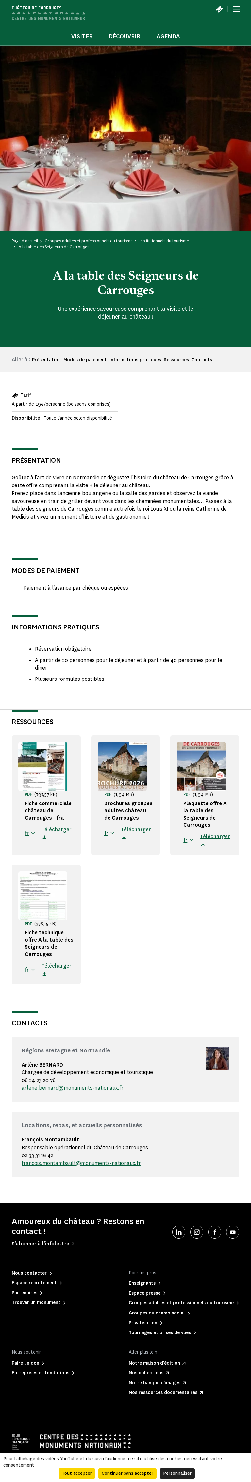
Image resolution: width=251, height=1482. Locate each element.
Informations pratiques (135, 360)
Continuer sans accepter (127, 1473)
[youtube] (232, 1232)
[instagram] (196, 1232)
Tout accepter (77, 1473)
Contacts (202, 360)
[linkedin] (178, 1232)
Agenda (168, 36)
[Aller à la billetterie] (219, 9)
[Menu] (237, 9)
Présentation (46, 360)
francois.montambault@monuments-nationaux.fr (81, 1163)
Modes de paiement (85, 360)
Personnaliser (177, 1473)
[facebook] (214, 1232)
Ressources (176, 360)
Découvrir (124, 36)
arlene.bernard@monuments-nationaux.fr (73, 1088)
